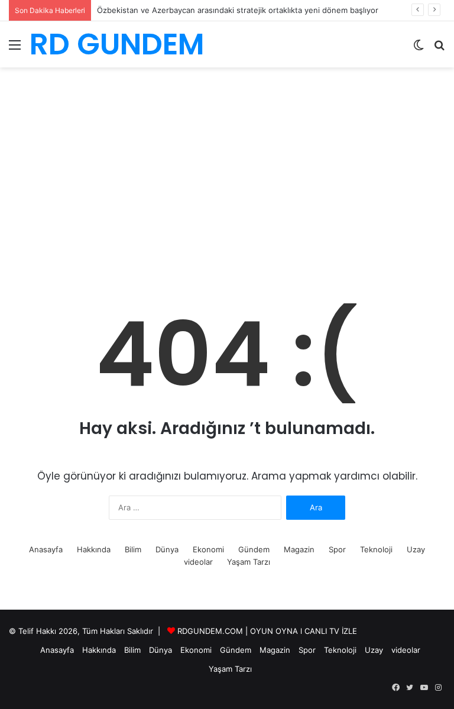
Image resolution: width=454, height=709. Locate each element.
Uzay (416, 549)
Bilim (133, 549)
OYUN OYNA (274, 631)
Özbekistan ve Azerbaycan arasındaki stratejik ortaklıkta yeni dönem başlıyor (237, 10)
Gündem (254, 549)
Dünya (167, 549)
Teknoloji (376, 549)
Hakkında (94, 549)
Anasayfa (46, 549)
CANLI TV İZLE (330, 631)
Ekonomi (208, 549)
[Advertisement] (227, 192)
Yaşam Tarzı (248, 561)
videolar (198, 561)
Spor (337, 549)
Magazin (299, 549)
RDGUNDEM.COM (210, 631)
